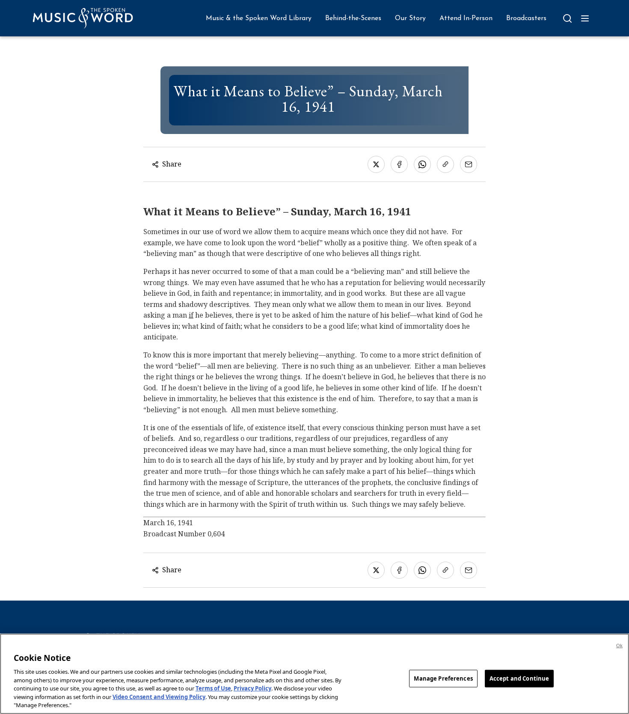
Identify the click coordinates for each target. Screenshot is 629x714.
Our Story (410, 18)
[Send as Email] (468, 164)
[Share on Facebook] (399, 164)
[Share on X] (376, 164)
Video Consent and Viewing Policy (159, 697)
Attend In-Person (466, 18)
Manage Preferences (443, 678)
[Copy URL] (445, 164)
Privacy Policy (252, 688)
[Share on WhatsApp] (422, 164)
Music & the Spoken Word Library (259, 18)
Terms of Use (213, 688)
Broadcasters (526, 18)
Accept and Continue (519, 678)
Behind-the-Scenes (353, 18)
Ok (619, 645)
